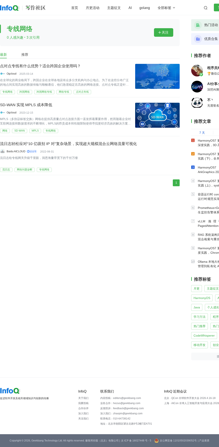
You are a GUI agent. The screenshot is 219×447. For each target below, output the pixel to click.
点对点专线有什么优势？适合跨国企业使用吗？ (40, 66)
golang (144, 8)
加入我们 (83, 413)
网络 (4, 130)
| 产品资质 (203, 440)
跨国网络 (24, 91)
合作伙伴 (83, 408)
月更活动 (92, 8)
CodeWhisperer (204, 335)
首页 (74, 8)
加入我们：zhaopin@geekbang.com (121, 413)
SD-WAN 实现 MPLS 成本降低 (26, 105)
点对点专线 (82, 91)
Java (197, 307)
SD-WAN (19, 130)
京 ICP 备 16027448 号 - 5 (136, 440)
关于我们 (83, 398)
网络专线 (64, 91)
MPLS (35, 130)
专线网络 (7, 91)
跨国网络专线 (44, 91)
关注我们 (83, 418)
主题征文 (114, 8)
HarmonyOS (202, 298)
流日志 (6, 169)
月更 (197, 288)
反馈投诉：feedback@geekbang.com (122, 408)
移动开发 (200, 345)
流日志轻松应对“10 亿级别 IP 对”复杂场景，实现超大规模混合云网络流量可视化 (68, 144)
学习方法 (200, 316)
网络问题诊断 (24, 169)
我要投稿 (83, 403)
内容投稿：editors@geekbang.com (120, 398)
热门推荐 (200, 326)
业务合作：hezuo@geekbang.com (120, 403)
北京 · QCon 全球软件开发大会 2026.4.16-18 (190, 398)
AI (130, 8)
